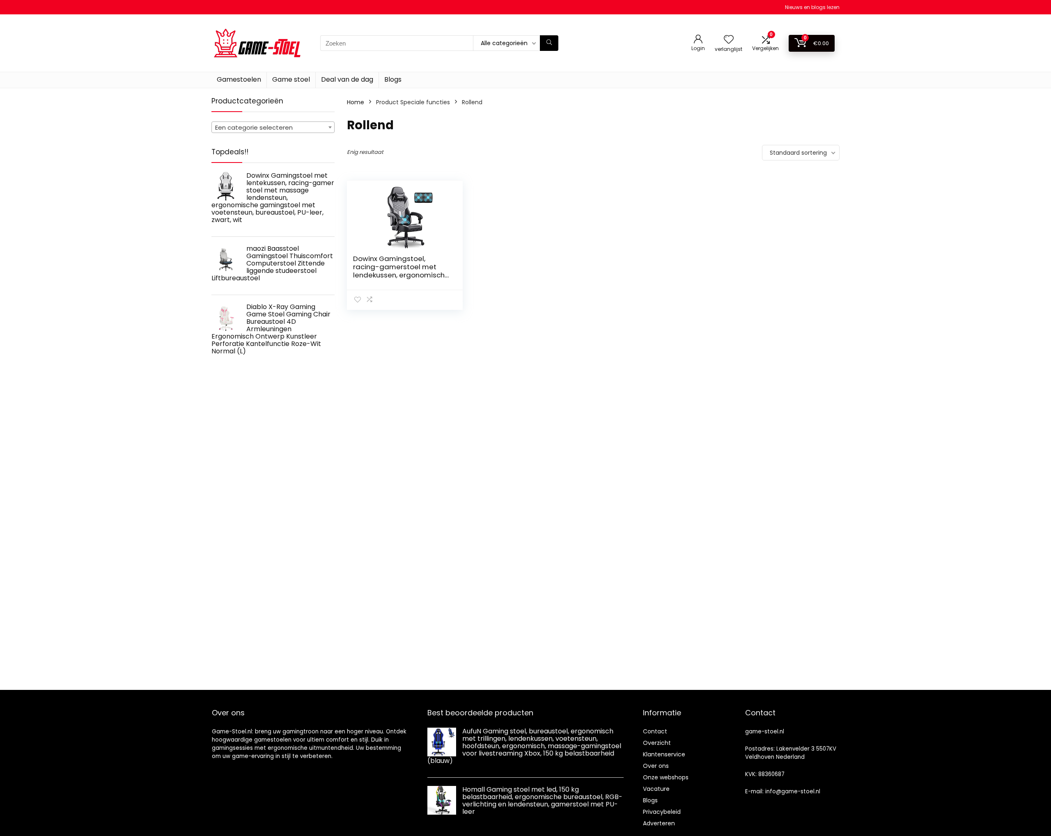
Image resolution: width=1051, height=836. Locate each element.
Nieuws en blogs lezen (812, 7)
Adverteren (659, 823)
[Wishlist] (729, 40)
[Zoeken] (549, 43)
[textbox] (273, 127)
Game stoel (291, 79)
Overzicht (657, 743)
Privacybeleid (662, 812)
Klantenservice (664, 754)
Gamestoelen (239, 79)
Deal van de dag (347, 79)
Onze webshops (665, 777)
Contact (655, 731)
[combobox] (273, 127)
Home (355, 102)
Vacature (656, 789)
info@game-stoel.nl (792, 791)
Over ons (656, 766)
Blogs (393, 79)
